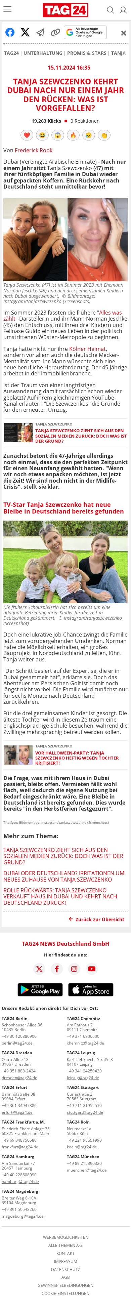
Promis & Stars (86, 53)
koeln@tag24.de (82, 1147)
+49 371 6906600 (83, 1036)
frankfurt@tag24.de (20, 1147)
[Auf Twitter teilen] (25, 32)
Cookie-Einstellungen (65, 1293)
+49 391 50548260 (19, 1209)
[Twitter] (39, 969)
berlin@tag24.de (17, 1043)
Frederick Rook (33, 150)
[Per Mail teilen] (40, 32)
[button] (123, 10)
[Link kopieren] (55, 32)
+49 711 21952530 (84, 1105)
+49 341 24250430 (84, 1071)
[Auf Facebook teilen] (10, 32)
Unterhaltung (43, 53)
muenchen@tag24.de (87, 1170)
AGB (65, 1277)
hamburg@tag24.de (20, 1181)
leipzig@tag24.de (83, 1078)
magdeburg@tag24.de (23, 1216)
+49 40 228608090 (19, 1175)
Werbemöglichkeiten (65, 1237)
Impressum (65, 1261)
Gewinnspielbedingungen (65, 1285)
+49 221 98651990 (84, 1140)
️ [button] (27, 135)
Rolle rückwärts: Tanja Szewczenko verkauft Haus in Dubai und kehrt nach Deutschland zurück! (60, 896)
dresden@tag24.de (19, 1078)
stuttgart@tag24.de (85, 1112)
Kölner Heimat (87, 349)
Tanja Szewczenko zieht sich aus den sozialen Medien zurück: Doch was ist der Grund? (81, 436)
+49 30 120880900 (19, 1036)
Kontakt (65, 1253)
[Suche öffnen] (110, 10)
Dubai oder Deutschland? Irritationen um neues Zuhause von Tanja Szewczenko (63, 876)
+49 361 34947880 (19, 1105)
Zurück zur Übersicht (100, 919)
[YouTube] (92, 969)
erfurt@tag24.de (17, 1112)
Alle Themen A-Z (65, 1245)
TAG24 (11, 53)
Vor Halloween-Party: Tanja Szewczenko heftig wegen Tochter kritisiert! (77, 758)
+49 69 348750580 (19, 1140)
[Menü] (7, 9)
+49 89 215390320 (84, 1163)
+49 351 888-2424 (19, 1071)
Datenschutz (65, 1269)
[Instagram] (74, 969)
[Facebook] (57, 969)
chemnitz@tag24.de (85, 1043)
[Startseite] (65, 10)
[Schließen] (124, 33)
